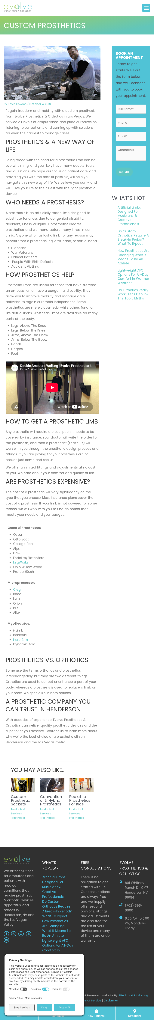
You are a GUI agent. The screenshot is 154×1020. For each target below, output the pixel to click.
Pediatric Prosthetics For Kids (79, 800)
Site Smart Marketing (133, 995)
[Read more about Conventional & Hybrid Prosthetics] (52, 785)
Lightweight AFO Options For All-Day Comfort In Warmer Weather (133, 276)
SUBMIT (124, 172)
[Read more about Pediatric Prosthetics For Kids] (81, 785)
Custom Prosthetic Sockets (20, 800)
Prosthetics (18, 818)
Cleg (17, 589)
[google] (21, 933)
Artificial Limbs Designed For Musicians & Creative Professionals (129, 215)
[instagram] (14, 933)
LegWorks (20, 562)
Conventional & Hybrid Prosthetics (51, 800)
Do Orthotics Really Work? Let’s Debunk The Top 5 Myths (133, 294)
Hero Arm (20, 640)
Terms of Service (89, 1000)
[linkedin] (7, 940)
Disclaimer (111, 1000)
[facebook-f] (7, 933)
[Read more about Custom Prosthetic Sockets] (23, 785)
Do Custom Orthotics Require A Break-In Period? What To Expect (133, 237)
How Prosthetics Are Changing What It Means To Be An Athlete (133, 256)
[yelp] (29, 933)
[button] (146, 8)
